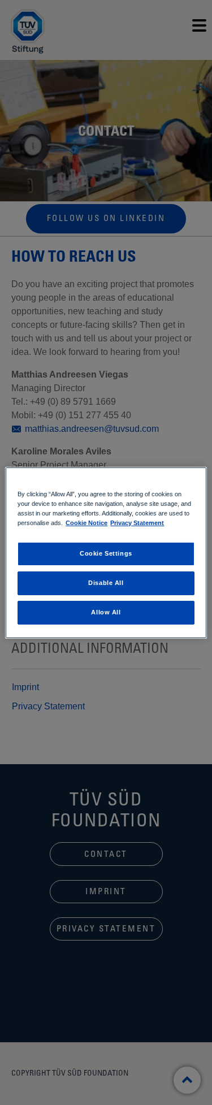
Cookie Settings (106, 553)
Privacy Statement (137, 522)
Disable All (105, 582)
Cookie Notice (86, 522)
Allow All (105, 612)
